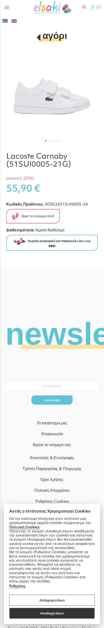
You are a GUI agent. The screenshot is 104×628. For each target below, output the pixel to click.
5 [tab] (57, 140)
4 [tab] (54, 140)
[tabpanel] (52, 97)
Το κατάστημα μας (52, 423)
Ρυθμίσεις (17, 586)
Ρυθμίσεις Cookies (52, 502)
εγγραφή (52, 400)
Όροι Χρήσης (52, 480)
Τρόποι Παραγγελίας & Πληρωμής (52, 469)
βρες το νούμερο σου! (36, 216)
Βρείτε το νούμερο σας (52, 445)
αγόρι (55, 36)
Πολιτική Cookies (24, 527)
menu (7, 7)
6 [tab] (60, 140)
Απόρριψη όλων (52, 600)
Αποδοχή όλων (52, 613)
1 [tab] (45, 140)
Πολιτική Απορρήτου (52, 491)
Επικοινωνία (52, 434)
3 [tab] (51, 140)
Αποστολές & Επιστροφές (52, 458)
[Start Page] (52, 7)
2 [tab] (48, 140)
